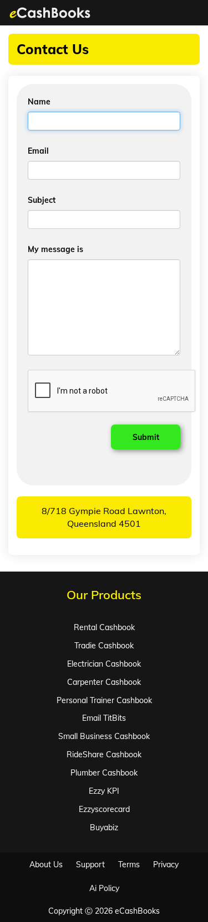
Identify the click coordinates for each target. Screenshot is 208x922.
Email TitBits (104, 718)
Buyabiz (104, 827)
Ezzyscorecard (104, 809)
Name (39, 102)
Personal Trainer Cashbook (104, 700)
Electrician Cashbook (104, 664)
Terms (129, 864)
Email (38, 151)
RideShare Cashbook (104, 754)
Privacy (166, 864)
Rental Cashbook (104, 627)
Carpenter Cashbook (104, 682)
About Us (46, 864)
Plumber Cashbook (104, 773)
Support (90, 864)
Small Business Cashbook (104, 736)
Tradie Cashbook (104, 646)
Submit (146, 437)
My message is (55, 249)
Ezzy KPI (104, 791)
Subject (41, 200)
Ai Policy (104, 888)
